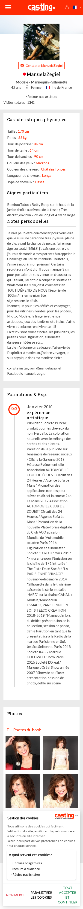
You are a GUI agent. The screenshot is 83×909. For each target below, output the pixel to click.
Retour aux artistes (42, 96)
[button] (68, 7)
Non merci (15, 895)
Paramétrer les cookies (41, 895)
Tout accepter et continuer (67, 895)
